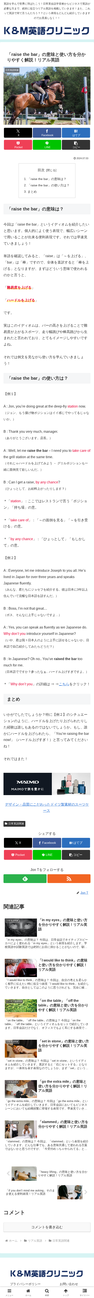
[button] (76, 145)
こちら (64, 684)
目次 (41, 170)
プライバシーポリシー (25, 1284)
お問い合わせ (69, 1284)
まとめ (32, 191)
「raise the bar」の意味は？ (47, 179)
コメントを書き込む (47, 1227)
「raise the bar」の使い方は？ (49, 185)
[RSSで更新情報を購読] (69, 878)
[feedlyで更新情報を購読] (25, 878)
